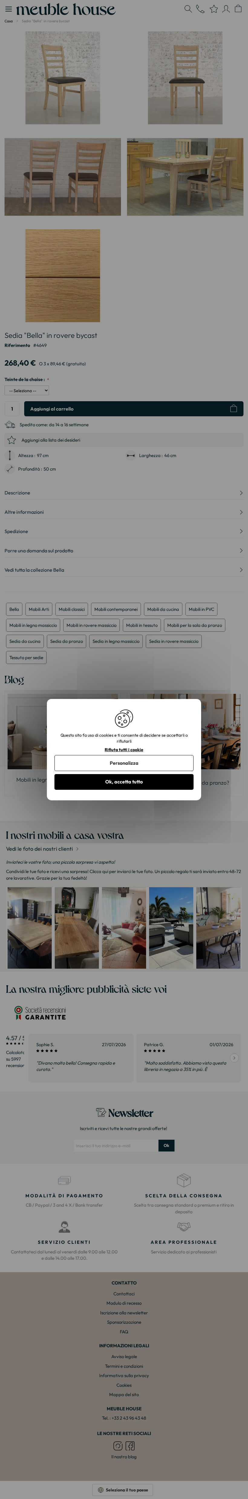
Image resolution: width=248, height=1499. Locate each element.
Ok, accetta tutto (124, 782)
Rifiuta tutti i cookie (124, 749)
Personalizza (124, 763)
